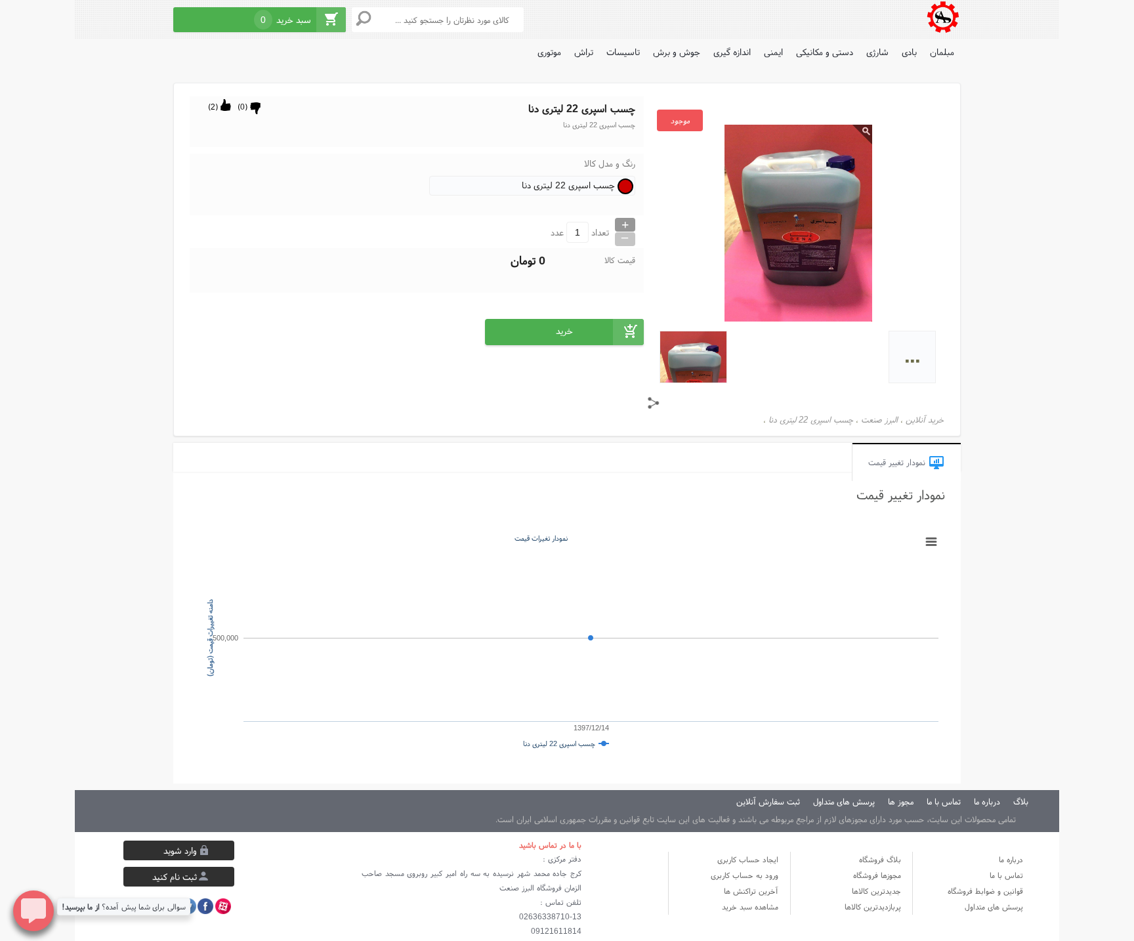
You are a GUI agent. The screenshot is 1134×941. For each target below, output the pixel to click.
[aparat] (223, 906)
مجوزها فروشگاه (877, 875)
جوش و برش (676, 51)
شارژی (877, 51)
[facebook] (205, 906)
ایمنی (773, 51)
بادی (909, 51)
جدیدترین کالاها (876, 890)
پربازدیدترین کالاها (873, 906)
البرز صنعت (879, 419)
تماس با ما (1006, 875)
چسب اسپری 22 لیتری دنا (810, 419)
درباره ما (1011, 859)
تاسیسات (623, 51)
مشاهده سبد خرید (750, 906)
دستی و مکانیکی (824, 51)
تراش (583, 51)
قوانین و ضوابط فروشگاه (985, 890)
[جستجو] (363, 18)
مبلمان (942, 51)
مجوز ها (901, 801)
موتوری (549, 51)
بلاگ (1020, 801)
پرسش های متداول (844, 801)
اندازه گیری (732, 51)
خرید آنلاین (925, 419)
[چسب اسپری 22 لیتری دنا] (942, 18)
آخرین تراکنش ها (751, 890)
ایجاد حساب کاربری (747, 859)
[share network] (653, 402)
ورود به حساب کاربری (744, 875)
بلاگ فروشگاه (880, 859)
